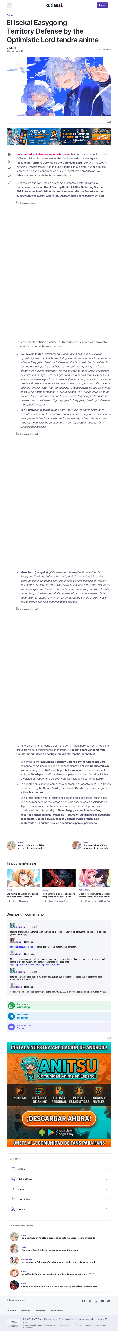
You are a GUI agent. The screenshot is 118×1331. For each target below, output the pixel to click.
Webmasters (56, 1310)
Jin (29, 901)
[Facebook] (83, 1301)
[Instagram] (96, 1301)
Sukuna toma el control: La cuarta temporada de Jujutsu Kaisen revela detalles (58, 897)
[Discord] (108, 1301)
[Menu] (9, 5)
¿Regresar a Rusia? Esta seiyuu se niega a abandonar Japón (97, 848)
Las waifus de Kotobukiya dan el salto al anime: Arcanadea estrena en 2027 (22, 897)
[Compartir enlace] (9, 182)
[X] (89, 1301)
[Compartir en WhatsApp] (9, 175)
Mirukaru (11, 48)
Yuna (66, 901)
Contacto (11, 1310)
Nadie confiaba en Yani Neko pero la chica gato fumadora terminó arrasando (31, 848)
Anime (10, 15)
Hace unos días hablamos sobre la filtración (43, 154)
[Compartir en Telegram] (9, 168)
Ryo (108, 901)
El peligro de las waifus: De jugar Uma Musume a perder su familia (94, 895)
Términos (25, 1310)
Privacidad (40, 1310)
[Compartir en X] (9, 161)
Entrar (102, 5)
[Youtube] (102, 1301)
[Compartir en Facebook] (9, 154)
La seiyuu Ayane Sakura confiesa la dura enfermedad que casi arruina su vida (58, 1262)
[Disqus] (59, 958)
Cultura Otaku (84, 890)
